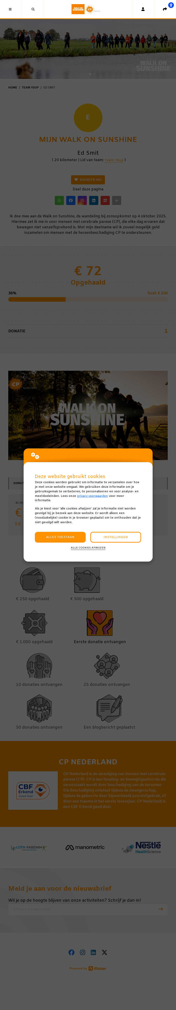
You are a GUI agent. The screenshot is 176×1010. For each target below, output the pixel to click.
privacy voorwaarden (92, 496)
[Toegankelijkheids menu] (171, 5)
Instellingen (116, 537)
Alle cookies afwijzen (88, 548)
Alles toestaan (60, 537)
